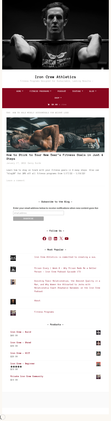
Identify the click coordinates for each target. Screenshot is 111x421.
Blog (91, 91)
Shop (57, 98)
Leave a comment (15, 180)
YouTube (76, 91)
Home (18, 91)
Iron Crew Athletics (55, 77)
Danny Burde (34, 163)
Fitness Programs (39, 91)
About (37, 301)
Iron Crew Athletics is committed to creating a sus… (65, 257)
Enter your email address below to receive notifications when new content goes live (55, 208)
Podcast (62, 91)
